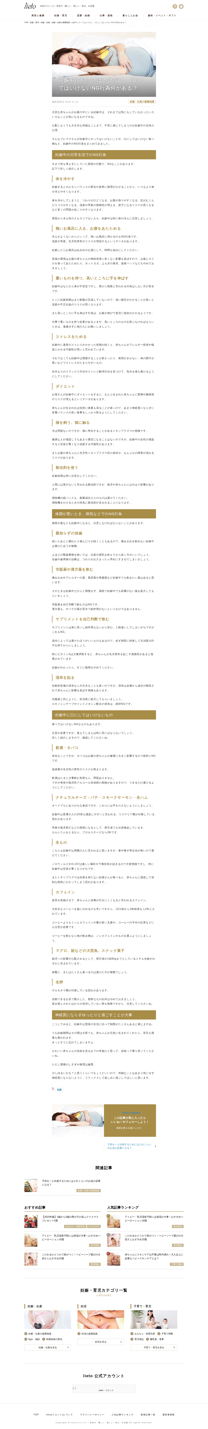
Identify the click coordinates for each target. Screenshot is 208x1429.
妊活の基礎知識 (90, 1333)
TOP (36, 1415)
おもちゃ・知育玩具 (75, 1226)
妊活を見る (100, 1341)
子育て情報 (176, 1264)
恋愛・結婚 (83, 15)
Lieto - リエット (106, 1390)
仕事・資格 (106, 15)
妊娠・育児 (60, 15)
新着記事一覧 (148, 1415)
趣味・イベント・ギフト (162, 15)
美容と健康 (38, 15)
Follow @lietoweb (131, 1112)
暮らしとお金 (130, 15)
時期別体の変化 (54, 1339)
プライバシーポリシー (92, 1415)
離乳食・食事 (157, 1339)
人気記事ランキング (123, 1415)
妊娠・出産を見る (48, 1347)
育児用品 (95, 1245)
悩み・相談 (34, 1339)
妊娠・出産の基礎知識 (142, 101)
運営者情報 (168, 1415)
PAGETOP (201, 1419)
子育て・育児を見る (154, 1347)
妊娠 (59, 1089)
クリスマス (94, 1226)
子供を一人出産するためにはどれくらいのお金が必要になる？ (129, 1146)
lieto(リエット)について (59, 1415)
